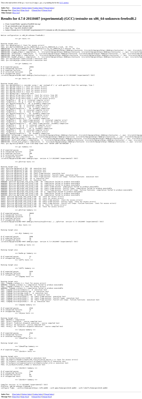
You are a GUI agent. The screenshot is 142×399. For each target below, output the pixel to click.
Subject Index (27, 8)
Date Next (25, 10)
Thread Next (46, 10)
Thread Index (49, 8)
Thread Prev (36, 10)
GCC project (63, 3)
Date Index (17, 8)
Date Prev (16, 10)
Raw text (16, 13)
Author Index (38, 8)
